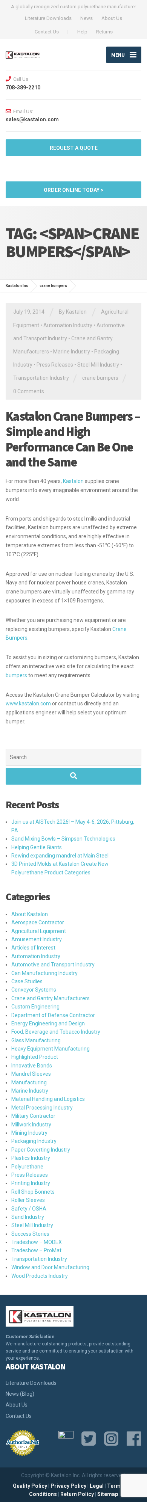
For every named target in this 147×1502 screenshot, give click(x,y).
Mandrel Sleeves (31, 1074)
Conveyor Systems (33, 990)
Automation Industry (67, 325)
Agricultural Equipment (38, 931)
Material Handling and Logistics (48, 1099)
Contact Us (47, 32)
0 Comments (28, 391)
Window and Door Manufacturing (50, 1267)
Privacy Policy (68, 1486)
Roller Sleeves (28, 1200)
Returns (104, 32)
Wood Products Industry (39, 1276)
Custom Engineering (35, 1007)
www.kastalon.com (28, 703)
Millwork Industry (31, 1125)
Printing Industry (30, 1183)
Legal (97, 1486)
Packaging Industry (34, 1141)
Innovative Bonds (31, 1066)
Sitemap (107, 1494)
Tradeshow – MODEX (36, 1242)
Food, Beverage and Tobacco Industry (55, 1032)
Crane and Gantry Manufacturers (50, 998)
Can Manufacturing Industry (44, 973)
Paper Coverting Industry (40, 1150)
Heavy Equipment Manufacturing (50, 1049)
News (86, 18)
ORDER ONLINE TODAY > (74, 190)
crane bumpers (100, 378)
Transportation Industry (41, 378)
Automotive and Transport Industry (53, 965)
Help (82, 32)
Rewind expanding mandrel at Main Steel (60, 856)
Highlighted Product (34, 1057)
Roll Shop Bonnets (33, 1192)
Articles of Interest (33, 948)
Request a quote (74, 148)
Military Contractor (33, 1116)
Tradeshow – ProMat (36, 1250)
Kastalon (73, 481)
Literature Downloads (48, 18)
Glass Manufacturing (36, 1040)
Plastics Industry (30, 1158)
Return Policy (77, 1494)
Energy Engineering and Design (48, 1023)
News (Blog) (20, 1394)
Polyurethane (27, 1167)
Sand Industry (27, 1217)
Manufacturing (29, 1082)
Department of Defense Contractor (53, 1015)
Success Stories (30, 1234)
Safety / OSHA (28, 1209)
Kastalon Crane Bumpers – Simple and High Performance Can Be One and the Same (72, 439)
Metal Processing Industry (42, 1108)
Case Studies (27, 981)
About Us (111, 18)
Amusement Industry (36, 939)
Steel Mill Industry (98, 365)
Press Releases (55, 365)
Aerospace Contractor (37, 922)
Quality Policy (30, 1486)
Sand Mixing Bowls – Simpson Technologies (63, 839)
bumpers (16, 675)
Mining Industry (29, 1133)
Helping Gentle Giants (36, 847)
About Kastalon (29, 914)
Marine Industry (71, 352)
